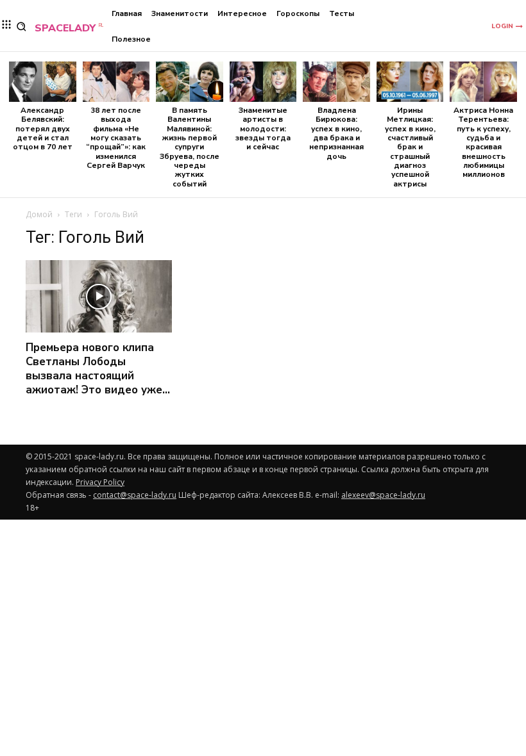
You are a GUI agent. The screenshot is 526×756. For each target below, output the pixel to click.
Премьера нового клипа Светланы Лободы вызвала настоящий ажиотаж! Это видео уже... (98, 368)
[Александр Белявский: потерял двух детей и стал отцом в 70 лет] (42, 82)
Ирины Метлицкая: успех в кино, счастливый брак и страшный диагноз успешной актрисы (410, 147)
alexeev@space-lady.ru (383, 494)
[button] (21, 26)
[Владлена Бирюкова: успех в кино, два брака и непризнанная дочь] (336, 82)
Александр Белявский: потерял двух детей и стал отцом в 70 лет (42, 128)
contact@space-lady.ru (134, 494)
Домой (39, 214)
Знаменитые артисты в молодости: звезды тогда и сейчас (263, 128)
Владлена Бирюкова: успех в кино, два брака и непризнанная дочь (336, 133)
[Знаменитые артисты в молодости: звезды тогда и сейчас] (263, 82)
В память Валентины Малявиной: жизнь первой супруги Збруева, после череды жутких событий (189, 147)
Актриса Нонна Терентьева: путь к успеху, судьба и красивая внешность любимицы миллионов (483, 142)
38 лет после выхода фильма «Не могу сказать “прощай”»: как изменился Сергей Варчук (116, 137)
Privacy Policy (100, 482)
